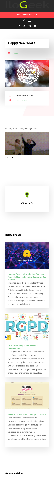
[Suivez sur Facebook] (19, 26)
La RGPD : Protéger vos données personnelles (22, 347)
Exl (32, 203)
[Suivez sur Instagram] (30, 26)
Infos (16, 53)
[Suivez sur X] (24, 26)
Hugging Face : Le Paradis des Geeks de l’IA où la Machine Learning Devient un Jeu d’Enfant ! (27, 277)
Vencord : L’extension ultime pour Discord (27, 414)
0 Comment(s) (20, 100)
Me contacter (27, 14)
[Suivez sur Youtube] (35, 26)
